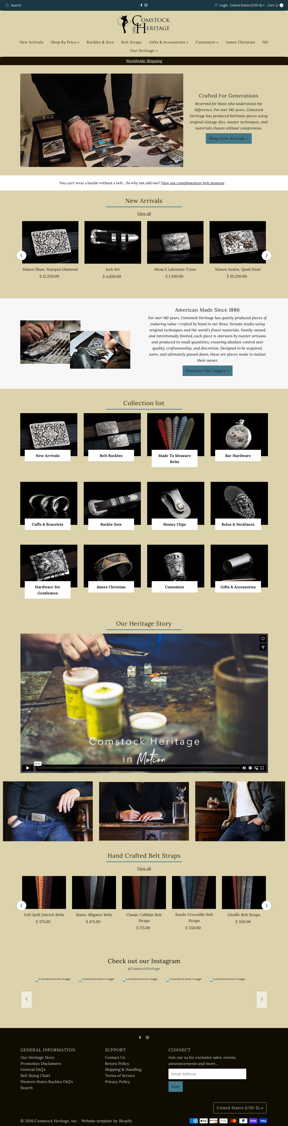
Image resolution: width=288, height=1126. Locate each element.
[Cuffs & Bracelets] (48, 503)
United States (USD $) (246, 5)
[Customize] (175, 566)
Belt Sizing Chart (35, 1075)
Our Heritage (143, 50)
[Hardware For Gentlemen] (48, 566)
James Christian (240, 42)
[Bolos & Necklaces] (239, 503)
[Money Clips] (175, 503)
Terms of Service (120, 1075)
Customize (206, 42)
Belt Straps (131, 42)
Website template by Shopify (106, 1120)
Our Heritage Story (37, 1057)
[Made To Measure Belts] (175, 434)
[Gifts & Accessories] (239, 566)
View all (144, 213)
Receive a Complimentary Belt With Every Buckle (144, 60)
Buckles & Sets (100, 42)
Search (26, 1087)
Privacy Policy (117, 1081)
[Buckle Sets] (112, 503)
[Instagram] (145, 5)
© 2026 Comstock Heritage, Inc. (49, 1120)
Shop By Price (64, 42)
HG (265, 42)
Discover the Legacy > (207, 370)
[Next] (266, 255)
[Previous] (21, 255)
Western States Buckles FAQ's (46, 1081)
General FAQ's (32, 1069)
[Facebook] (141, 5)
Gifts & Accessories (167, 42)
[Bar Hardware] (239, 434)
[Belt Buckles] (112, 434)
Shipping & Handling (123, 1069)
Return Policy (117, 1063)
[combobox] (49, 5)
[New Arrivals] (48, 434)
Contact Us (115, 1057)
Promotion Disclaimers (40, 1063)
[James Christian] (112, 566)
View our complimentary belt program (192, 183)
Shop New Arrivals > (229, 138)
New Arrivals (31, 42)
